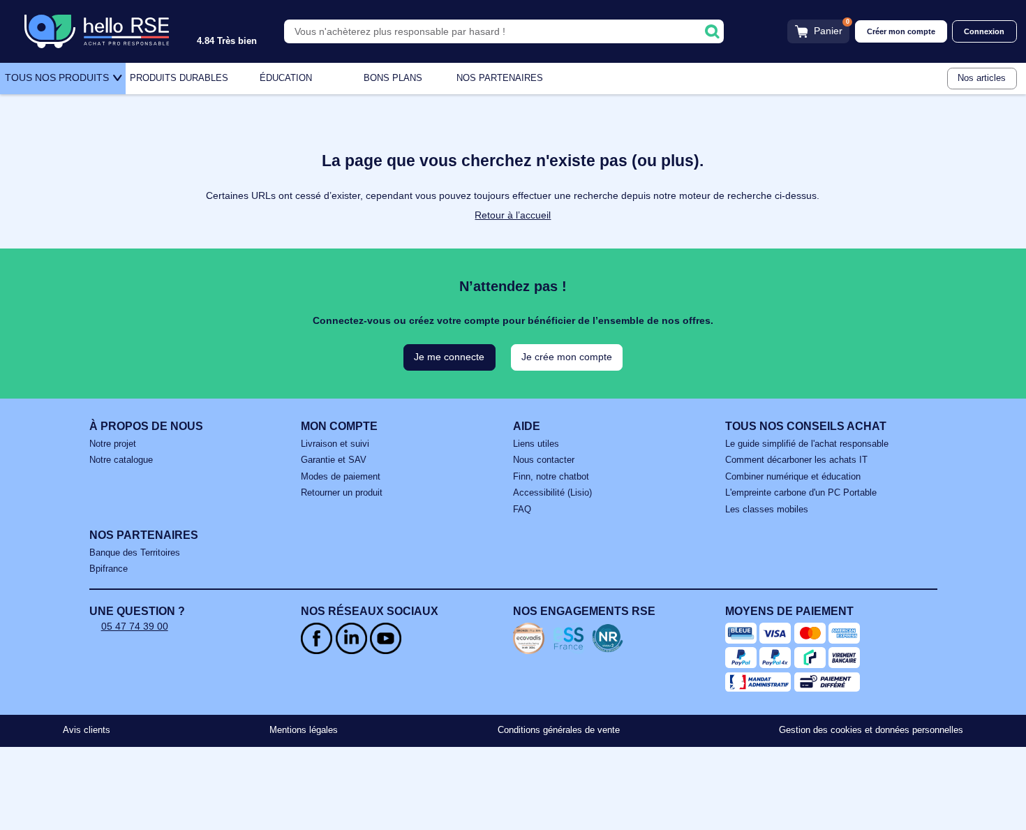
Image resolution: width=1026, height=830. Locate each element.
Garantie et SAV (333, 460)
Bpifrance (108, 569)
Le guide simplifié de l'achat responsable (807, 444)
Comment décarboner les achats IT (796, 460)
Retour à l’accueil (513, 215)
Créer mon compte (901, 31)
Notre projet (112, 444)
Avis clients (86, 730)
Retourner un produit (341, 493)
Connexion (984, 31)
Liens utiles (536, 444)
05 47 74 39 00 (134, 626)
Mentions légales (303, 730)
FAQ (522, 509)
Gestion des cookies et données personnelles (871, 730)
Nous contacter (543, 460)
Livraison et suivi (335, 444)
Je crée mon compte (566, 356)
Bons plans (393, 78)
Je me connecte (449, 356)
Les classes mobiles (766, 509)
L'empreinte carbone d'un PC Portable (801, 493)
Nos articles (982, 78)
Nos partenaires (499, 78)
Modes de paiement (340, 477)
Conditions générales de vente (559, 730)
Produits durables (179, 78)
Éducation (286, 78)
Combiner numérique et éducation (793, 477)
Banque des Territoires (134, 553)
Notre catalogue (121, 460)
